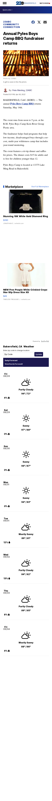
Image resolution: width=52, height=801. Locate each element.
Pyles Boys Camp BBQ (22, 103)
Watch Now (44, 3)
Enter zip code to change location (16, 350)
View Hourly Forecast (13, 364)
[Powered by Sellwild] (45, 341)
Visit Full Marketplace (40, 187)
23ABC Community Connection (11, 24)
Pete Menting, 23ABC (22, 90)
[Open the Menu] (4, 3)
